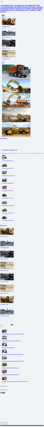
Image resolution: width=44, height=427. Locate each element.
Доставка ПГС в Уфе (6, 26)
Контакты (3, 62)
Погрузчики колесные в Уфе (7, 160)
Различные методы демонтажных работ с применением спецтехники (15, 381)
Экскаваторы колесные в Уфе (7, 168)
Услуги (3, 17)
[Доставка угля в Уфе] (8, 46)
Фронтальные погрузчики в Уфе (8, 205)
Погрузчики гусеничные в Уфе (8, 183)
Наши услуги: (3, 225)
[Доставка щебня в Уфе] (8, 35)
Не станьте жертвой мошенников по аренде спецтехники (12, 354)
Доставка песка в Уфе (6, 58)
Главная (3, 15)
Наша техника (4, 16)
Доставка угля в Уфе (4, 281)
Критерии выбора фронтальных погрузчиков (10, 367)
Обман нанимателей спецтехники (8, 347)
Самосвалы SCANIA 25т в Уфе (8, 220)
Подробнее (3, 155)
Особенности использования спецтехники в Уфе (11, 340)
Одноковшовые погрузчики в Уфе (8, 175)
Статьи (3, 63)
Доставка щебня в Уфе (6, 37)
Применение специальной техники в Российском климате (13, 361)
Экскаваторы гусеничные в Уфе (9, 150)
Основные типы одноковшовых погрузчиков (10, 374)
